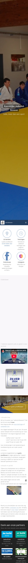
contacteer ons (5, 426)
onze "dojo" (15, 510)
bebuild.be (7, 539)
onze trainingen (18, 424)
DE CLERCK (7, 556)
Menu (25, 222)
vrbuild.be (21, 539)
